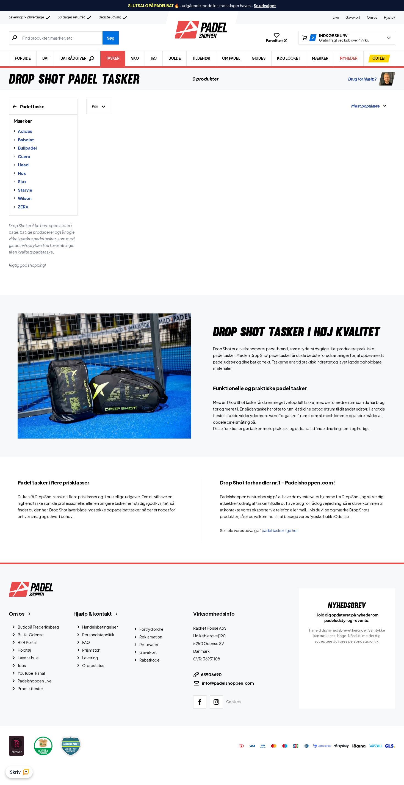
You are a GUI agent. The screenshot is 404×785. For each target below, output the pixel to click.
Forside (23, 58)
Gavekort (352, 17)
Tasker (113, 58)
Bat (45, 58)
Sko (135, 58)
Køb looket (288, 58)
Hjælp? (389, 17)
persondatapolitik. (364, 641)
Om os (372, 17)
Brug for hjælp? (362, 78)
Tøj (153, 58)
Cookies (233, 701)
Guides (258, 58)
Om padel (231, 58)
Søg (110, 37)
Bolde (174, 58)
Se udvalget (265, 5)
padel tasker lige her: (280, 530)
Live (336, 17)
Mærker (320, 58)
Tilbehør (201, 58)
